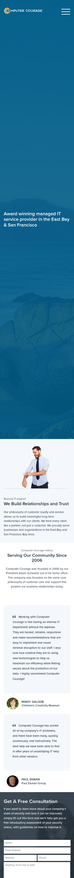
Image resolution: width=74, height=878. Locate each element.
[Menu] (65, 10)
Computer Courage (16, 8)
